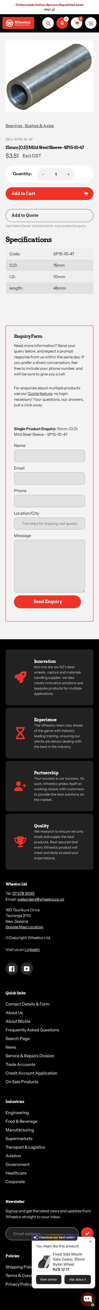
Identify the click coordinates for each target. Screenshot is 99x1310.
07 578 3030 (23, 893)
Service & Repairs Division (30, 1055)
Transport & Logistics (25, 1147)
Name (19, 445)
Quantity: (22, 173)
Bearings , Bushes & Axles (30, 125)
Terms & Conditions (24, 1275)
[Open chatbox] (88, 1299)
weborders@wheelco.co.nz (41, 899)
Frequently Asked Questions (32, 1029)
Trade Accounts (20, 1064)
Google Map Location (24, 927)
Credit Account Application (31, 1073)
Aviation (13, 1155)
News (11, 1047)
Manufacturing (20, 1129)
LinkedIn (32, 949)
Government (17, 1164)
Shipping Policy (20, 1266)
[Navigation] (90, 23)
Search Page (18, 1038)
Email (19, 468)
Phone (20, 490)
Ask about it (77, 1279)
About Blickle (18, 1021)
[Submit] (87, 1233)
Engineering (17, 1112)
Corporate (15, 1181)
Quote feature (40, 393)
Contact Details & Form (28, 1003)
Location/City (26, 513)
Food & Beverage (21, 1121)
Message (22, 535)
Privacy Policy (19, 1284)
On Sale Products (22, 1081)
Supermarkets (19, 1138)
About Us (14, 1012)
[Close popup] (90, 1241)
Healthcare (16, 1172)
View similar (48, 1279)
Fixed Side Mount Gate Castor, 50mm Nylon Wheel (69, 1259)
